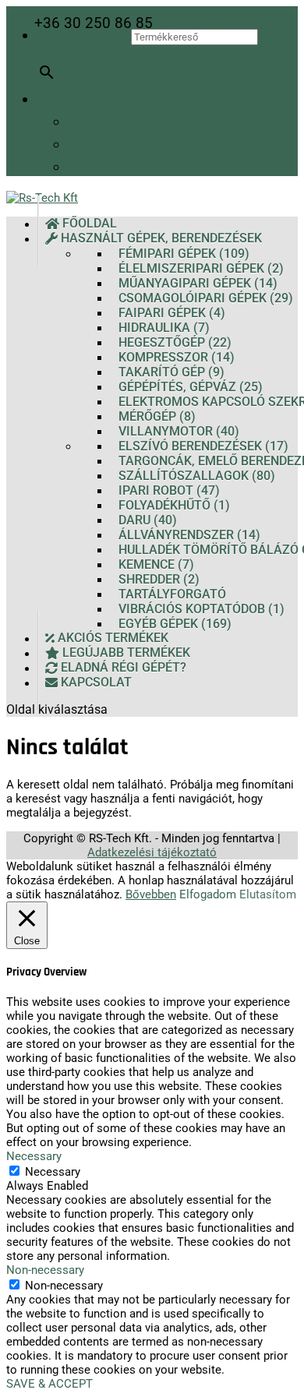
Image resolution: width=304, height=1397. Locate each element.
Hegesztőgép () (175, 342)
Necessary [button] (34, 1156)
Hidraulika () (164, 327)
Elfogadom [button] (207, 894)
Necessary (52, 1172)
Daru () (147, 520)
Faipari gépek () (171, 312)
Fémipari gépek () (183, 253)
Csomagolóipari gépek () (205, 298)
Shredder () (159, 579)
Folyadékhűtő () (174, 505)
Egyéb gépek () (175, 623)
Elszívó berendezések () (203, 446)
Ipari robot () (169, 490)
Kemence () (156, 564)
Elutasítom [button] (267, 894)
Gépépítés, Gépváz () (190, 386)
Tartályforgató (172, 594)
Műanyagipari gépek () (197, 283)
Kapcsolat (95, 683)
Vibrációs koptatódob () (201, 608)
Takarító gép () (171, 372)
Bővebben (150, 894)
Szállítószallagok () (196, 475)
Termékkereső (84, 35)
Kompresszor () (176, 357)
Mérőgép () (157, 416)
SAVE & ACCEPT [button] (49, 1384)
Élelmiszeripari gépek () (201, 268)
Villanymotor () (178, 431)
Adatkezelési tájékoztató (152, 852)
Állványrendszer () (189, 534)
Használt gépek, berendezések (160, 238)
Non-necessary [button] (45, 1270)
